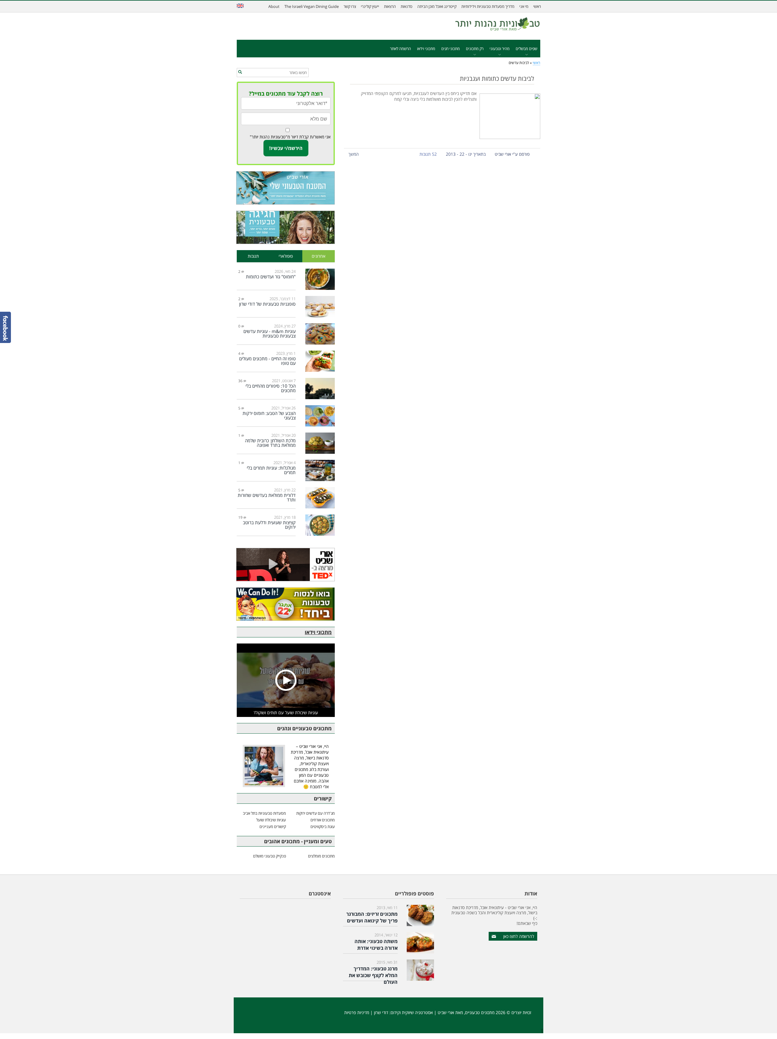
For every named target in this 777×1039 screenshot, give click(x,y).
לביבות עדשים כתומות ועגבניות (497, 78)
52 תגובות (428, 154)
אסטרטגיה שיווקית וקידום (412, 1012)
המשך (353, 154)
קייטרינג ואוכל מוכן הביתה (436, 6)
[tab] (318, 256)
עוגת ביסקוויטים (322, 826)
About (274, 6)
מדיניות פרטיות (356, 1012)
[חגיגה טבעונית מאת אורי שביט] (286, 227)
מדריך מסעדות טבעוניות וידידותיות (487, 6)
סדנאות (406, 6)
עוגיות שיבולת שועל (271, 820)
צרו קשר (350, 6)
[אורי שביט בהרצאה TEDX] (286, 564)
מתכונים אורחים (322, 820)
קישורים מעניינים (273, 826)
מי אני (523, 6)
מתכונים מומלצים (321, 856)
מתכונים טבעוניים (479, 1012)
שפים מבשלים (526, 48)
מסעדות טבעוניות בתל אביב (264, 813)
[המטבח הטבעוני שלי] (286, 188)
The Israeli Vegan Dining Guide (311, 6)
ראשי (537, 6)
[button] (240, 72)
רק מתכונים (475, 48)
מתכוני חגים (450, 48)
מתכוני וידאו (426, 48)
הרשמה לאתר (400, 48)
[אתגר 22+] (286, 604)
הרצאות (390, 6)
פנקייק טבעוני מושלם (269, 856)
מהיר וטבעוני (500, 48)
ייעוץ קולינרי (370, 6)
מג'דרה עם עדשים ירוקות (315, 813)
